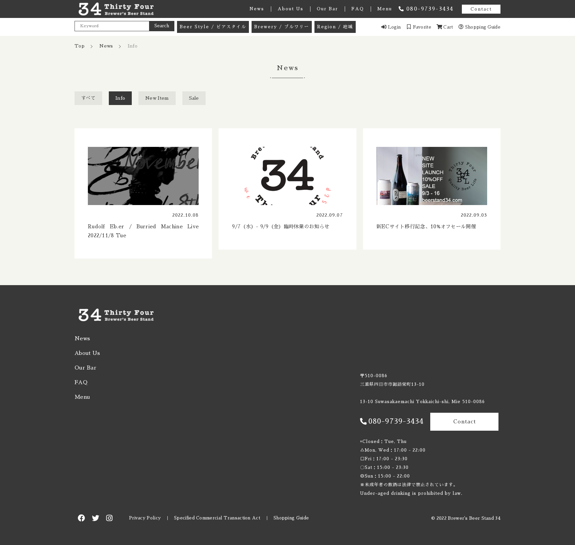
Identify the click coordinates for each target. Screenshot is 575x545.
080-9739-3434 (430, 9)
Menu (384, 9)
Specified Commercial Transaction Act (217, 518)
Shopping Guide (291, 518)
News (256, 9)
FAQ (357, 9)
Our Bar (327, 9)
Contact (481, 9)
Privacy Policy (145, 518)
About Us (290, 9)
